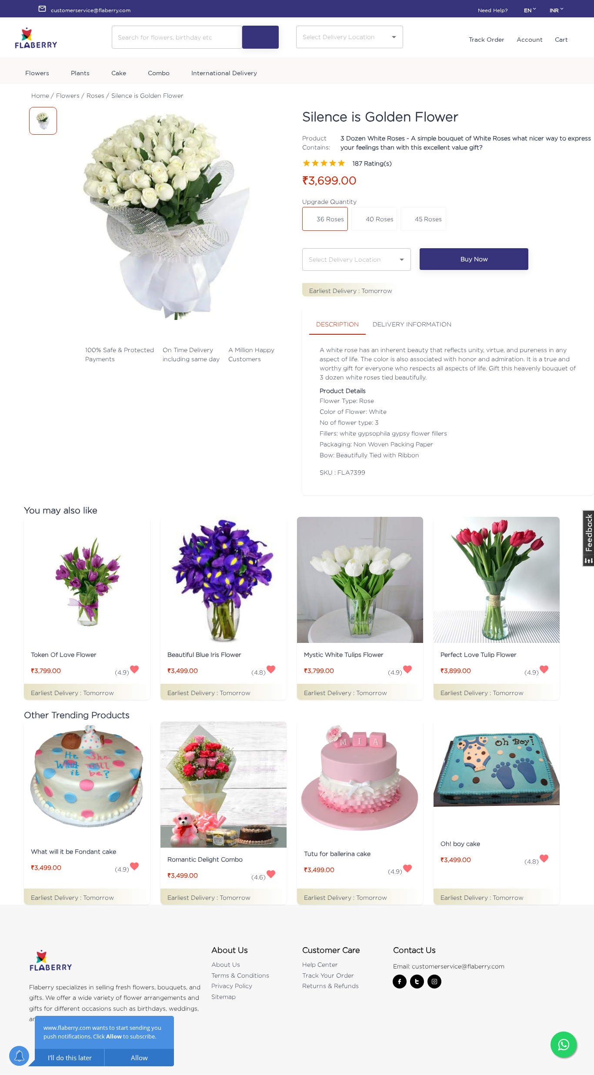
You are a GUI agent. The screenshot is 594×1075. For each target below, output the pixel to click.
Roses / (98, 95)
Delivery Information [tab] (412, 324)
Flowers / (70, 95)
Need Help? (492, 10)
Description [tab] (337, 324)
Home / (42, 95)
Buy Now (474, 259)
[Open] (394, 37)
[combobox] (343, 36)
